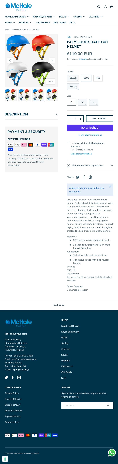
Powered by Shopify (31, 453)
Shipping (83, 59)
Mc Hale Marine (17, 453)
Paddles (65, 360)
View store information (81, 153)
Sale (72, 22)
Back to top (59, 305)
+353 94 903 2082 (22, 355)
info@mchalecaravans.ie (24, 359)
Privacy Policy (12, 393)
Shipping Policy (12, 404)
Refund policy (12, 422)
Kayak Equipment (70, 331)
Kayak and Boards (70, 326)
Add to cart (100, 118)
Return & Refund (13, 410)
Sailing (64, 343)
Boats (64, 337)
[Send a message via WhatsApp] (112, 452)
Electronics (43, 22)
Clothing (65, 349)
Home (7, 29)
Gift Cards (60, 22)
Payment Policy (13, 416)
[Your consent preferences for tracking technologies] (5, 459)
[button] (112, 7)
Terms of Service (13, 399)
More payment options (90, 135)
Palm (69, 37)
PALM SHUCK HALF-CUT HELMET (25, 29)
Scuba (64, 354)
